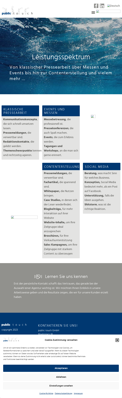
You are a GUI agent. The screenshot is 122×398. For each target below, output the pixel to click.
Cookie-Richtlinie (46, 393)
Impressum (78, 393)
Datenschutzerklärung (63, 393)
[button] (117, 340)
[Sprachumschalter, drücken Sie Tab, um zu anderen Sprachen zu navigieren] (113, 5)
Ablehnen (61, 377)
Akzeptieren (61, 368)
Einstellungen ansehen (61, 386)
